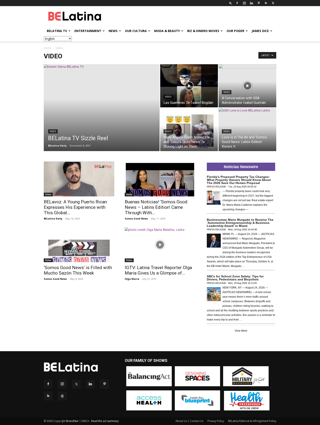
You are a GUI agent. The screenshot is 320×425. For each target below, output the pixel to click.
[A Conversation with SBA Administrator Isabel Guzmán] (247, 85)
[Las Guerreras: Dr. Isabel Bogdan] (189, 85)
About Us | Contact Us (189, 421)
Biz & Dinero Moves (203, 31)
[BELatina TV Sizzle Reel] (102, 114)
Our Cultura (136, 31)
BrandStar (72, 421)
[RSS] (266, 3)
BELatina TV (57, 31)
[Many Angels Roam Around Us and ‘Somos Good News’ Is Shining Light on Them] (189, 129)
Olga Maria (132, 278)
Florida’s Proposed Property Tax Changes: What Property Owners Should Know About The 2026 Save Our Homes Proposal (239, 180)
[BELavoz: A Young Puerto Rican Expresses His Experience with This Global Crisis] (79, 179)
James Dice (260, 31)
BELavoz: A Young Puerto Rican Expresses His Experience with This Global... (75, 207)
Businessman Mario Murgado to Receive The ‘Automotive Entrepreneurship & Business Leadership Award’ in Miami (240, 223)
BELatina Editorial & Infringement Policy (252, 421)
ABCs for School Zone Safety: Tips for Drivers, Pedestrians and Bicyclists (235, 278)
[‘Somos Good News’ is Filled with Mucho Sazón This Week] (79, 244)
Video (53, 131)
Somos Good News (136, 218)
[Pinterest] (258, 3)
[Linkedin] (251, 3)
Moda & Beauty (167, 31)
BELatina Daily (57, 145)
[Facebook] (237, 3)
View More (241, 330)
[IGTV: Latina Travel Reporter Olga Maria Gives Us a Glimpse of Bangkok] (160, 244)
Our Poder (235, 31)
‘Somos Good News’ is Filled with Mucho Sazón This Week (78, 270)
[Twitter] (273, 3)
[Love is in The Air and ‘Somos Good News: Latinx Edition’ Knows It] (247, 129)
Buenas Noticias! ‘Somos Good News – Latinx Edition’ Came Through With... (156, 207)
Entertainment (87, 31)
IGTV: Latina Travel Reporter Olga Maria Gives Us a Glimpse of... (158, 270)
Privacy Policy (215, 421)
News (113, 31)
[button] (230, 3)
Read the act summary (105, 421)
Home (47, 48)
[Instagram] (244, 3)
